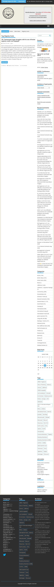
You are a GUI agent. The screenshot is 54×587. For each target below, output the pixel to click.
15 (49, 363)
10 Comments (24, 65)
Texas (45, 448)
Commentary (40, 291)
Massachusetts (41, 417)
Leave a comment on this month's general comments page (43, 97)
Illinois (39, 408)
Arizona (39, 387)
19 (42, 365)
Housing (39, 306)
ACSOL (38, 275)
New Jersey (40, 423)
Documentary (40, 294)
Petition (39, 330)
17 (38, 365)
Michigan (47, 417)
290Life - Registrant (42, 381)
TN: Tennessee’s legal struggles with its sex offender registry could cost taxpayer (18, 40)
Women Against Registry (43, 474)
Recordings (38, 12)
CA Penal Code (40, 482)
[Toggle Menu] (48, 26)
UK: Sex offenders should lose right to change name (44, 146)
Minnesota (40, 420)
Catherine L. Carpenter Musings (44, 287)
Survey (39, 338)
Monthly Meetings (30, 12)
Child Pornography (42, 390)
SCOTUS (39, 442)
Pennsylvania (41, 431)
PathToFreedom (41, 328)
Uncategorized (40, 342)
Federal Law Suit (48, 396)
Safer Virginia (40, 471)
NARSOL (39, 466)
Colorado (48, 393)
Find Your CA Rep (41, 491)
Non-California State (42, 325)
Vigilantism (40, 451)
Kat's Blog (45, 414)
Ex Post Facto (40, 396)
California (39, 285)
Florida (39, 398)
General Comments (42, 299)
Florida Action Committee (43, 462)
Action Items (40, 280)
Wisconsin (46, 454)
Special (39, 335)
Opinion (39, 428)
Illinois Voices (40, 464)
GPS (48, 398)
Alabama (49, 384)
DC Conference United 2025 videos (38, 17)
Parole (43, 428)
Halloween (40, 401)
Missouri (45, 420)
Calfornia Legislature (42, 489)
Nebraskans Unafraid (42, 469)
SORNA (44, 442)
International (40, 308)
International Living (41, 311)
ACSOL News (40, 278)
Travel (38, 340)
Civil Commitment (41, 393)
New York (46, 423)
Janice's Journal (40, 316)
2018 (50, 78)
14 (47, 363)
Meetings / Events (41, 321)
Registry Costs (11, 65)
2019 (38, 80)
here (40, 47)
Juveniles (40, 414)
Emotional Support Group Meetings (38, 15)
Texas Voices (40, 472)
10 (38, 363)
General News (40, 301)
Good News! (40, 304)
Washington (40, 454)
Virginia (45, 451)
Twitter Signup (44, 67)
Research (39, 333)
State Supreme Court (42, 445)
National (4, 65)
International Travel (42, 313)
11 (40, 363)
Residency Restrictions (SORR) (44, 440)
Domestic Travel (41, 296)
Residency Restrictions (42, 437)
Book (38, 282)
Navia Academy (41, 467)
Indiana (43, 408)
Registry (50, 434)
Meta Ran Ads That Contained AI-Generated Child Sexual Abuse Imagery (44, 174)
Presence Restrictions (42, 434)
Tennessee (16, 65)
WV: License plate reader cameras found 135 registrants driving (44, 140)
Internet (49, 411)
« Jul (38, 373)
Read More (4, 62)
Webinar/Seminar (41, 345)
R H (12, 43)
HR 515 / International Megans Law (44, 405)
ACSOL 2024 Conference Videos (38, 20)
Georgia (43, 398)
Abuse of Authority (42, 384)
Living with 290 (41, 318)
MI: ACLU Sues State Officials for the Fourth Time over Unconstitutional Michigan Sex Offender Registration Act (44, 160)
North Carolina (41, 425)
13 (45, 363)
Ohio (46, 425)
